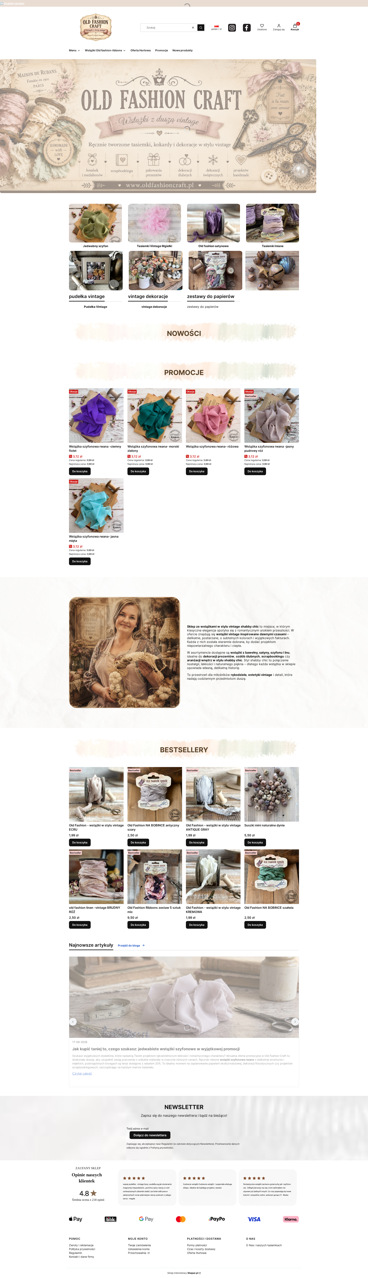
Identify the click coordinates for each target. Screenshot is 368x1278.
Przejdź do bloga (129, 945)
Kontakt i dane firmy (81, 1256)
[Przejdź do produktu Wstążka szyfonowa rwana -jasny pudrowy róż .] (271, 415)
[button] (200, 27)
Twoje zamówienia (139, 1245)
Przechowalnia (137, 1252)
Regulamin (75, 1252)
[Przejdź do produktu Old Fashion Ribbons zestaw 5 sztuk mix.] (154, 876)
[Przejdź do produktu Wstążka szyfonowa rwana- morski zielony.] (154, 415)
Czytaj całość (82, 1073)
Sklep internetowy (182, 1272)
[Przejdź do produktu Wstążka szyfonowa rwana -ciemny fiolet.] (96, 415)
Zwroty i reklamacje (81, 1245)
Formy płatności (197, 1245)
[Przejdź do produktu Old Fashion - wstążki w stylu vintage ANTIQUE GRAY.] (213, 794)
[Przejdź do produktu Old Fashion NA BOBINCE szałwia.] (271, 876)
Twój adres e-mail (138, 1128)
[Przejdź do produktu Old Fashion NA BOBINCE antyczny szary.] (154, 794)
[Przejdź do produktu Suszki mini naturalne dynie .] (271, 794)
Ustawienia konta (139, 1249)
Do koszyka (79, 471)
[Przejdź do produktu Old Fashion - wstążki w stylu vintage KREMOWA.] (213, 876)
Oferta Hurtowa (196, 1252)
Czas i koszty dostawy (201, 1249)
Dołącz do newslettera (150, 1135)
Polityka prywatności (82, 1249)
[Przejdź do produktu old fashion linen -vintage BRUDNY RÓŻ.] (96, 876)
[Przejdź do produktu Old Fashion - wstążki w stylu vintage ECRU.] (96, 794)
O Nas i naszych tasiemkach (264, 1245)
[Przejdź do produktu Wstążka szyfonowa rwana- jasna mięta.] (96, 505)
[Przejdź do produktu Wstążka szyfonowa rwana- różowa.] (213, 415)
